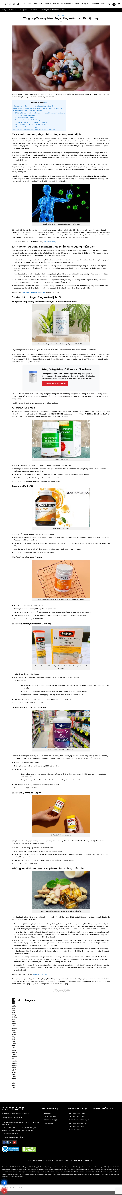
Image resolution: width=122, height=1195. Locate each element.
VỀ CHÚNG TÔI (66, 3)
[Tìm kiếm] (109, 4)
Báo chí (56, 3)
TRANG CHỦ (28, 3)
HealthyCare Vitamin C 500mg (27, 120)
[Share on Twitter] (57, 990)
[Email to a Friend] (61, 990)
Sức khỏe (14, 10)
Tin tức (48, 3)
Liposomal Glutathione (55, 384)
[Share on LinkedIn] (68, 990)
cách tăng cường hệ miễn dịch (33, 292)
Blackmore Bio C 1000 (24, 117)
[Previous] (12, 1048)
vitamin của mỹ (50, 242)
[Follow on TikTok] (11, 1142)
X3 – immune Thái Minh (25, 115)
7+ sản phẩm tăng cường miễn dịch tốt (27, 110)
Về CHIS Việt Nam (50, 1116)
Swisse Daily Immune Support (27, 127)
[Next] (18, 1048)
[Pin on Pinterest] (64, 990)
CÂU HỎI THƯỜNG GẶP (99, 3)
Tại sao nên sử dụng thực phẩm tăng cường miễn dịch (33, 106)
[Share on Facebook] (54, 990)
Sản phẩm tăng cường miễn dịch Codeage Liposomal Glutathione (40, 113)
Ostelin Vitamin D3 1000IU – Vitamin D (30, 124)
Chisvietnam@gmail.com (15, 1137)
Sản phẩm (38, 3)
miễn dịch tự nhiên (40, 974)
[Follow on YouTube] (14, 1142)
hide (45, 102)
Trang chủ (6, 10)
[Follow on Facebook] (4, 1142)
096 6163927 (13, 1134)
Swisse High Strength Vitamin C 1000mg (31, 122)
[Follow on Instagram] (7, 1142)
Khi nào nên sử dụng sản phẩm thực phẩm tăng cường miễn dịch (37, 108)
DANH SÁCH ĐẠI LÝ (81, 3)
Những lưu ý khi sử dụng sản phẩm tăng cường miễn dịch (34, 129)
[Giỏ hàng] (119, 4)
